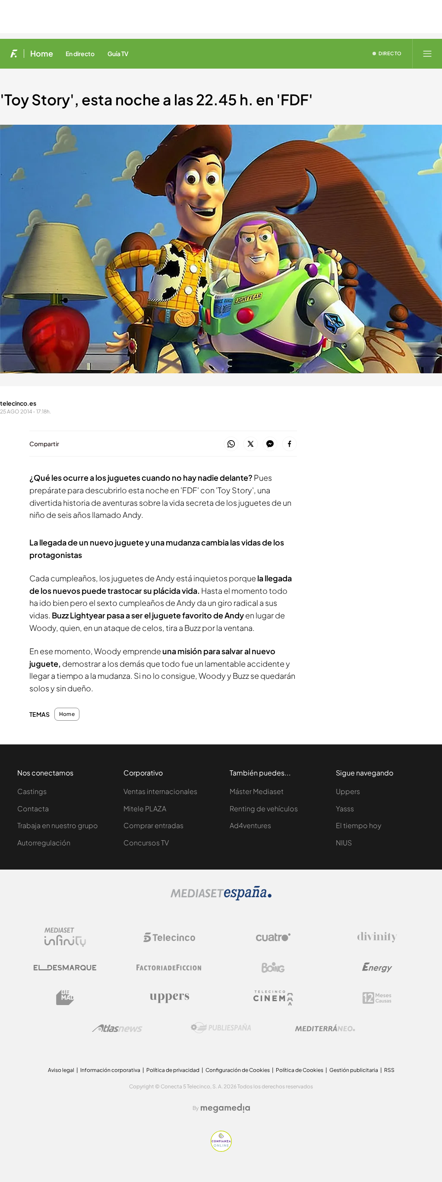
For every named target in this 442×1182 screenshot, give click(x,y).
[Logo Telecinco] (169, 937)
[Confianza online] (221, 1149)
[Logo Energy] (377, 967)
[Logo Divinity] (377, 937)
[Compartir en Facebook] (289, 444)
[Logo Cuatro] (273, 937)
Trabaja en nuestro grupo (57, 825)
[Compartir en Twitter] (250, 444)
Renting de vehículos (264, 808)
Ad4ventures (250, 825)
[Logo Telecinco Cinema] (273, 998)
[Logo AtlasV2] (117, 1028)
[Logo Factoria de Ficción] (169, 967)
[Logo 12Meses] (377, 998)
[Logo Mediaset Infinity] (65, 937)
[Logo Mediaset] (221, 898)
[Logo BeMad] (65, 998)
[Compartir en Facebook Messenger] (270, 444)
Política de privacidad (172, 1070)
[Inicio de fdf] (14, 53)
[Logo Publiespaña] (221, 1028)
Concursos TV (146, 842)
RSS (389, 1070)
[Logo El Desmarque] (65, 968)
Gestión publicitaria (353, 1070)
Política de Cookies (299, 1070)
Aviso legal (61, 1070)
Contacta (33, 808)
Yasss (345, 808)
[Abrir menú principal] (427, 53)
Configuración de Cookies (237, 1070)
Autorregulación (43, 842)
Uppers (348, 791)
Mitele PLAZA (144, 808)
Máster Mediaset (257, 791)
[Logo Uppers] (169, 998)
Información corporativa (110, 1070)
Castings (32, 791)
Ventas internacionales (160, 791)
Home (41, 53)
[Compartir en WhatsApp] (231, 444)
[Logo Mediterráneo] (325, 1027)
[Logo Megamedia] (225, 1108)
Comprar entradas (153, 825)
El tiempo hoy (359, 825)
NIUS (344, 842)
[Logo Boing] (273, 967)
